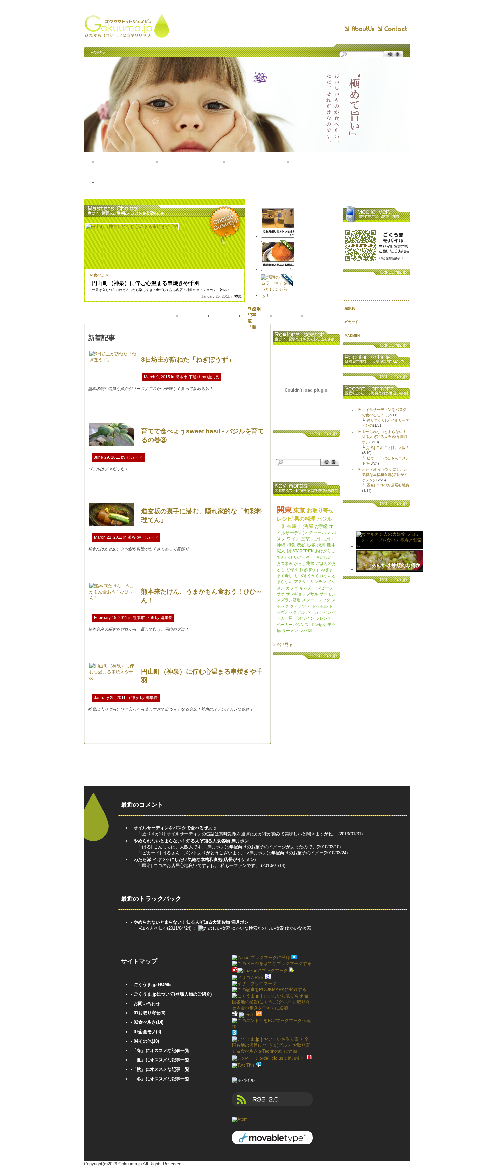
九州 (315, 538)
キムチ (305, 588)
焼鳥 (321, 544)
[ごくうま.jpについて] (359, 29)
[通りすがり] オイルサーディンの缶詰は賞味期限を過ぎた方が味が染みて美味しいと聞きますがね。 (239, 833)
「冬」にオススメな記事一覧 (160, 1078)
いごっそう (304, 557)
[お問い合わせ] (392, 29)
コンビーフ (323, 588)
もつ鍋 (300, 575)
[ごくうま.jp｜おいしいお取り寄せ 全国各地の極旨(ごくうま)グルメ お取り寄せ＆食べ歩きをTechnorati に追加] (272, 1051)
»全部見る (283, 644)
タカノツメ (300, 606)
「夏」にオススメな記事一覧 (160, 1059)
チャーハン (319, 532)
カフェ (292, 588)
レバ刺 (305, 630)
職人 (281, 550)
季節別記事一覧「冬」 (254, 318)
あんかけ (285, 557)
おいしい (324, 557)
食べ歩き (260, 169)
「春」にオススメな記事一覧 (160, 1050)
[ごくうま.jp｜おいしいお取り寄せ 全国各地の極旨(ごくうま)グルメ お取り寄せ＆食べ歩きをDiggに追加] (235, 1014)
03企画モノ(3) (147, 1031)
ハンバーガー (310, 612)
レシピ (285, 519)
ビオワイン (304, 618)
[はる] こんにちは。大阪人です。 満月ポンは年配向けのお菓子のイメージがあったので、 (229, 846)
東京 (299, 510)
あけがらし (325, 551)
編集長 (213, 377)
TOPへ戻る (129, 169)
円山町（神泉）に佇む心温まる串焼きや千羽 (146, 283)
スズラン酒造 (289, 600)
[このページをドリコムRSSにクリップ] (248, 977)
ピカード (134, 457)
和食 (291, 544)
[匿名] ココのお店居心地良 (387, 485)
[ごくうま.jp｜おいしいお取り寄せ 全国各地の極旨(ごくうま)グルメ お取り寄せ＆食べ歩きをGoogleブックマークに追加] (268, 977)
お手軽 (321, 526)
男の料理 (305, 519)
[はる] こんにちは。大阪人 (387, 447)
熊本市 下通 (143, 617)
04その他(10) (146, 1041)
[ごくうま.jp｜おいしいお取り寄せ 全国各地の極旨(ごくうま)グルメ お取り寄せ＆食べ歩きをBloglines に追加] (234, 1033)
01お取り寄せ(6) (149, 1012)
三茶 (305, 538)
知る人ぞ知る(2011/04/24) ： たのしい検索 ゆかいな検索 (226, 928)
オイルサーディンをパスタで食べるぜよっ (175, 827)
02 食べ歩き (99, 275)
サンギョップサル (302, 594)
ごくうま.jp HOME (152, 984)
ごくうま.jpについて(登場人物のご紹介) (173, 994)
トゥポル (320, 606)
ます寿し (285, 575)
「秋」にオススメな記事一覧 (160, 1069)
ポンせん (318, 624)
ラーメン (290, 630)
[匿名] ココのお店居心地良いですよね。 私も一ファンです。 (201, 865)
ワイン (293, 538)
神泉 (238, 296)
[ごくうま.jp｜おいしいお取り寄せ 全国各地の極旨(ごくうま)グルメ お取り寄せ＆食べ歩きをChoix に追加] (272, 1007)
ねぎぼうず (309, 569)
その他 (128, 189)
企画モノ (326, 169)
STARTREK (303, 551)
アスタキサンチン (310, 581)
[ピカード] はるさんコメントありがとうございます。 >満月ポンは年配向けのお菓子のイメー (232, 852)
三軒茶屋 (287, 526)
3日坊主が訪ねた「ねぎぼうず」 (187, 359)
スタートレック (316, 600)
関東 (284, 510)
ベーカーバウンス (293, 624)
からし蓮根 (304, 563)
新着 (197, 317)
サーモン (328, 594)
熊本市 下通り (188, 377)
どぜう (292, 569)
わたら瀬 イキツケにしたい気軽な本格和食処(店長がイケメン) (385, 474)
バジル (324, 519)
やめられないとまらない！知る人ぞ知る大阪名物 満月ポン (384, 437)
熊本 (331, 544)
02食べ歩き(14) (148, 1022)
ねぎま (327, 569)
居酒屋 (305, 526)
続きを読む (253, 404)
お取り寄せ (195, 169)
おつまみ (285, 563)
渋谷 (132, 537)
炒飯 (311, 544)
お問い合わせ (147, 1003)
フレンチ (324, 618)
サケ (281, 594)
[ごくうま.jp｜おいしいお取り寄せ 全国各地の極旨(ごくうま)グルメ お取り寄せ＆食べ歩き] (126, 35)
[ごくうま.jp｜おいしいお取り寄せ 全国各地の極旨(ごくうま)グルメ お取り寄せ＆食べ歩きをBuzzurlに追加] (234, 970)
